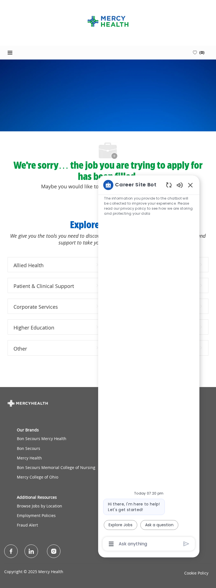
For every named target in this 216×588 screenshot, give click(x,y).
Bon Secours (28, 448)
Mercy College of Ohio (37, 477)
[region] (148, 364)
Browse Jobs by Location (39, 506)
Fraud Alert (27, 525)
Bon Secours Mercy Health (41, 438)
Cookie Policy (196, 573)
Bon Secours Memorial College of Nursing (56, 467)
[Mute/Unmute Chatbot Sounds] (180, 185)
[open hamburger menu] (10, 52)
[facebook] (11, 551)
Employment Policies (36, 515)
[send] (186, 543)
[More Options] (111, 544)
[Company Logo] (108, 21)
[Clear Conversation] (169, 185)
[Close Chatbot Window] (190, 185)
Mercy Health (29, 458)
